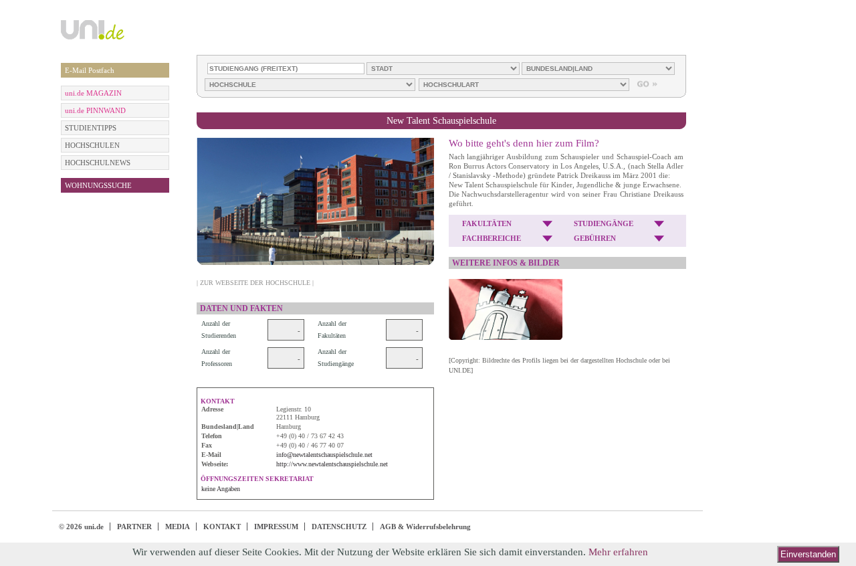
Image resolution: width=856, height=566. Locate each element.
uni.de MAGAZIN (93, 93)
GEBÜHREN (595, 238)
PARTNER (134, 527)
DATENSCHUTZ (339, 527)
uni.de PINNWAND (95, 110)
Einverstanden (808, 554)
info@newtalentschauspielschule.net (324, 454)
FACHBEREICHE (491, 238)
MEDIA (177, 527)
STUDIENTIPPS (90, 128)
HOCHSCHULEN (92, 145)
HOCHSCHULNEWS (97, 163)
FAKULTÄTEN (487, 223)
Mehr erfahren (618, 552)
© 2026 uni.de (81, 527)
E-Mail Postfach (89, 70)
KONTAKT (222, 527)
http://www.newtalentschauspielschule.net (332, 464)
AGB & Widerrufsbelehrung (425, 527)
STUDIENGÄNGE (603, 223)
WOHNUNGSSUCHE (98, 185)
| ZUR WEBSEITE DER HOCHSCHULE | (255, 282)
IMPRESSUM (276, 527)
